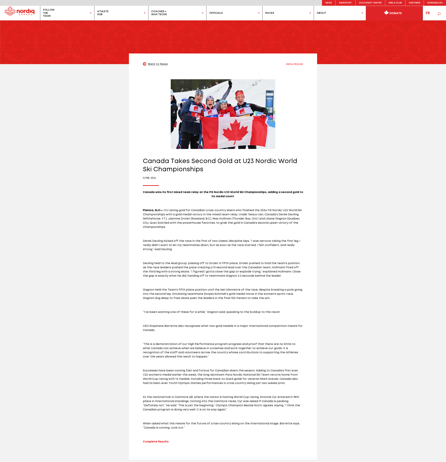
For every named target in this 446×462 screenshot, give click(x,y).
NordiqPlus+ (435, 3)
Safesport (345, 3)
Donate (395, 13)
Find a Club (395, 3)
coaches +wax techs (159, 13)
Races (269, 13)
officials (216, 13)
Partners (414, 3)
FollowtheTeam (49, 13)
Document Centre (370, 3)
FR (428, 12)
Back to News (158, 64)
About (321, 13)
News (328, 3)
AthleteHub (103, 13)
